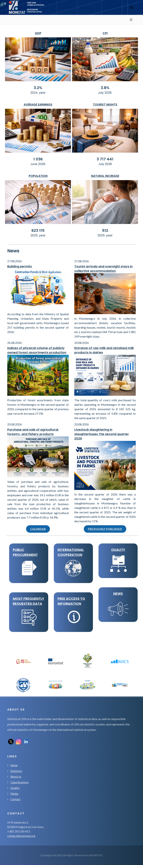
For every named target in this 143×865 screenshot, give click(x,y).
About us (15, 776)
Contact (15, 799)
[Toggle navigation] (131, 7)
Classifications (19, 782)
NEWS (118, 593)
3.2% (38, 87)
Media (14, 793)
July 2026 (105, 164)
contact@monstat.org (21, 835)
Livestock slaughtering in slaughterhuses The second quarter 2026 (101, 434)
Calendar (38, 528)
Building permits (19, 266)
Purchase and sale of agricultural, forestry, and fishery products (33, 431)
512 (105, 230)
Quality (15, 788)
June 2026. (38, 164)
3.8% (105, 87)
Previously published (105, 528)
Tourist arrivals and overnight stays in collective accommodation (103, 268)
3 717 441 (105, 159)
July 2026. (105, 93)
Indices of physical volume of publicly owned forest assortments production (36, 350)
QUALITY (118, 549)
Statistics (16, 771)
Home (14, 765)
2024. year (38, 93)
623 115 (38, 230)
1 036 (38, 159)
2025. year (38, 235)
